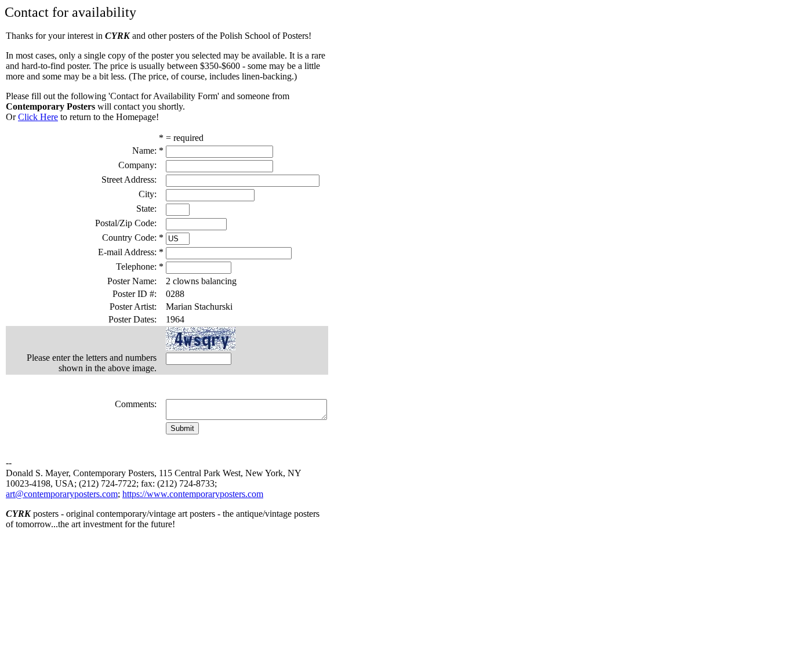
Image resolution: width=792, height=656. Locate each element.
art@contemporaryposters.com (62, 494)
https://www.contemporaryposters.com (192, 494)
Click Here (38, 117)
